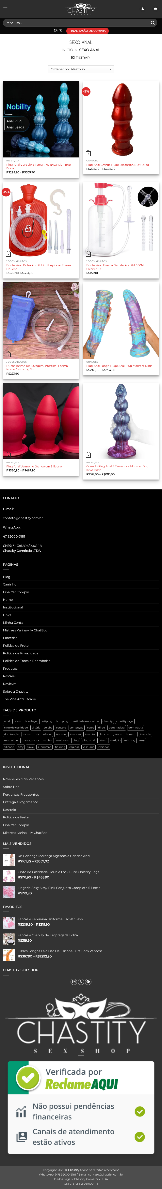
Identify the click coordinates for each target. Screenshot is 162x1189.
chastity (108, 721)
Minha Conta (13, 623)
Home (8, 600)
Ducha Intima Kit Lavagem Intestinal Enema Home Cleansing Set (37, 367)
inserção (145, 734)
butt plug (62, 721)
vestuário (88, 747)
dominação (11, 734)
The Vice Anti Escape (19, 699)
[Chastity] (81, 9)
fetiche (104, 734)
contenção (76, 727)
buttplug (46, 721)
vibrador (103, 747)
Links (7, 615)
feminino (90, 734)
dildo (101, 727)
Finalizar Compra (16, 592)
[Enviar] (153, 23)
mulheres (62, 740)
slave (30, 747)
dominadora (117, 727)
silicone (9, 747)
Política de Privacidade (21, 653)
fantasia (61, 734)
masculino (11, 740)
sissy (21, 747)
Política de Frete (16, 645)
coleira (48, 727)
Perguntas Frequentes (21, 794)
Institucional (13, 607)
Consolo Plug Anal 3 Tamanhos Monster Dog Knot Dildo (117, 468)
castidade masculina (85, 721)
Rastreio (9, 676)
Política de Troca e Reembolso (26, 661)
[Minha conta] (142, 9)
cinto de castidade (16, 727)
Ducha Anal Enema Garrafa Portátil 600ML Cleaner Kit (115, 267)
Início (67, 50)
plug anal (88, 740)
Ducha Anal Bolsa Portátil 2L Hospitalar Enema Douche (39, 267)
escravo (27, 734)
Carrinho (9, 584)
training (60, 747)
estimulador (44, 734)
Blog (6, 577)
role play (129, 740)
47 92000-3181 (14, 536)
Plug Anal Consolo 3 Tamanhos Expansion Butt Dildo (38, 166)
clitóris (36, 727)
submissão (44, 747)
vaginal (74, 747)
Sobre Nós (11, 787)
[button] (5, 9)
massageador (30, 740)
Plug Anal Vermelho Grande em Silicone (34, 466)
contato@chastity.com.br (23, 518)
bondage (31, 721)
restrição (115, 740)
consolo (61, 727)
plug (76, 740)
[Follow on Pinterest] (88, 982)
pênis (102, 740)
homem (131, 734)
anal (7, 721)
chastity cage (124, 721)
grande (117, 734)
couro (90, 727)
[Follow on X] (60, 31)
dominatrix (135, 727)
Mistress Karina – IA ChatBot (25, 630)
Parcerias (10, 638)
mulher (48, 740)
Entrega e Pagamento (20, 802)
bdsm (17, 721)
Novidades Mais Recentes (23, 779)
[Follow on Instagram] (55, 31)
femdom (75, 734)
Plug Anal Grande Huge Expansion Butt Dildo (117, 165)
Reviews (9, 684)
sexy (142, 740)
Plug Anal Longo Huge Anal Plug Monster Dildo (119, 366)
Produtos (10, 668)
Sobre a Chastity (15, 691)
